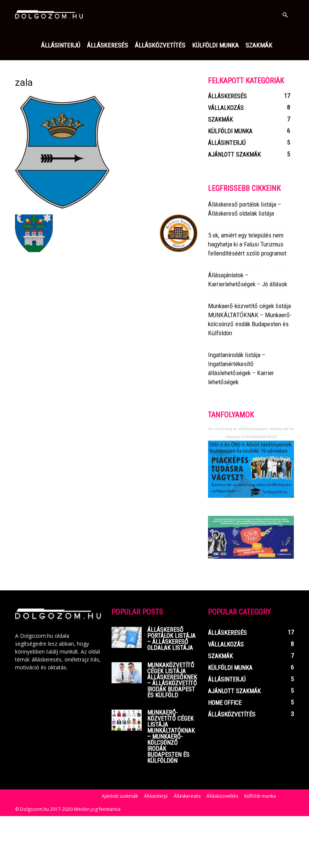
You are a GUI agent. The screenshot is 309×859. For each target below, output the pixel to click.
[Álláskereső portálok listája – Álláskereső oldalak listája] (127, 637)
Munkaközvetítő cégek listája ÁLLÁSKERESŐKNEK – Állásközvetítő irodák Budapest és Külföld (172, 680)
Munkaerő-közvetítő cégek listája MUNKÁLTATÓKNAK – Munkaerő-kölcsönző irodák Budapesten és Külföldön (171, 736)
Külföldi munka (215, 45)
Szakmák (259, 45)
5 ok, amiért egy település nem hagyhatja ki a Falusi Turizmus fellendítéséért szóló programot (247, 244)
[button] (285, 15)
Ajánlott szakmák (120, 796)
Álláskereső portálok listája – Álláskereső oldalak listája (171, 638)
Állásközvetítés (160, 45)
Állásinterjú (60, 45)
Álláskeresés (107, 45)
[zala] (62, 207)
